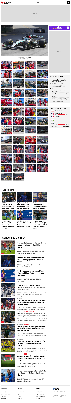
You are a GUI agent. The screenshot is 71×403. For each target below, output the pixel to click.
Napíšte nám (3, 398)
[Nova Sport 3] (52, 120)
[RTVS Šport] (52, 111)
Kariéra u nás (3, 396)
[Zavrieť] (68, 2)
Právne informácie (5, 391)
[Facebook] (54, 388)
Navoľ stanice (54, 126)
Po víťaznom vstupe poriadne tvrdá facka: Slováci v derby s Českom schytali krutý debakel (31, 373)
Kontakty (38, 388)
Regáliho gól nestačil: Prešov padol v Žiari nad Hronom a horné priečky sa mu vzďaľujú (31, 343)
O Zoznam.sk (4, 388)
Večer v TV (66, 108)
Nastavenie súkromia (5, 394)
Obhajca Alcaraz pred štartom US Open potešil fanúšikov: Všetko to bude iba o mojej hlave (30, 273)
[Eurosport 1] (52, 114)
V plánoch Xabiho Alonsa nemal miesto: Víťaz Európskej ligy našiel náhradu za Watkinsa (30, 260)
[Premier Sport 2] (52, 123)
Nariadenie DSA (4, 400)
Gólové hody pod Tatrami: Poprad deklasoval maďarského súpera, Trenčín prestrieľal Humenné (31, 288)
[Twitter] (58, 388)
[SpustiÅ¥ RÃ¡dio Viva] (59, 27)
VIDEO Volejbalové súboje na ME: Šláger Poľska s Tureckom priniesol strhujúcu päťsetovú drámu (31, 302)
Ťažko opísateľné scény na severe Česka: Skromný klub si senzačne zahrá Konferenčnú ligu (59, 90)
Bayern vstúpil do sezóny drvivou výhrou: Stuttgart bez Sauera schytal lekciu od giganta (31, 245)
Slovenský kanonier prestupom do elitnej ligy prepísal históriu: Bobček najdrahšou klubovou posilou (31, 329)
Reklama (20, 388)
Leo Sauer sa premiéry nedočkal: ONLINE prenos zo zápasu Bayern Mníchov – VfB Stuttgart (31, 358)
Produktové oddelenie (40, 391)
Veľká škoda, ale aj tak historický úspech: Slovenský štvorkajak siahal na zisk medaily (32, 315)
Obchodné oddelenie (40, 393)
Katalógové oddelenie (40, 394)
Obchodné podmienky (22, 394)
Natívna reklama (21, 400)
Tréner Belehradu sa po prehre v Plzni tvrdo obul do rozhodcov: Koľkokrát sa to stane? (60, 95)
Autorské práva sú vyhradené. (59, 393)
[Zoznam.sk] (56, 396)
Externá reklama (21, 393)
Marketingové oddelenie (40, 396)
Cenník (19, 396)
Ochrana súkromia (5, 393)
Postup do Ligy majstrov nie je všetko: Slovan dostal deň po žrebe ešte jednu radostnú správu (60, 80)
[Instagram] (56, 388)
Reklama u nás (21, 391)
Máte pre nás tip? (39, 398)
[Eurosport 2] (52, 117)
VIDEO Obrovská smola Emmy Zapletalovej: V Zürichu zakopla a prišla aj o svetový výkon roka (59, 85)
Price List (20, 398)
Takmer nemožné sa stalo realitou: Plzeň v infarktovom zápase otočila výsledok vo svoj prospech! (59, 100)
